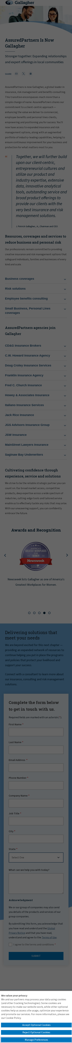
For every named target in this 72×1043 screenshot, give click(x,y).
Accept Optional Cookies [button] (36, 1025)
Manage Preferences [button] (36, 1040)
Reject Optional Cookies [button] (36, 1032)
